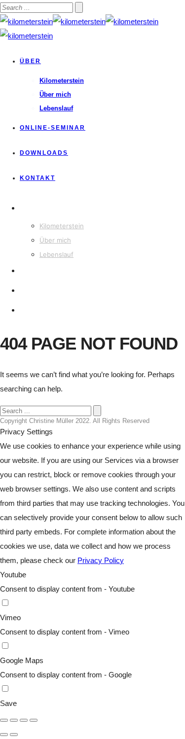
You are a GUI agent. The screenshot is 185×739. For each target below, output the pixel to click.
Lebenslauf (56, 108)
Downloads (44, 152)
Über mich (55, 94)
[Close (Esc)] (4, 720)
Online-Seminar (52, 127)
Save (8, 703)
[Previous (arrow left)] (4, 734)
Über (30, 61)
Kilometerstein (61, 80)
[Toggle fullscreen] (24, 720)
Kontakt (37, 178)
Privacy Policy (100, 560)
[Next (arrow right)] (14, 734)
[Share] (14, 720)
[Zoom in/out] (33, 720)
